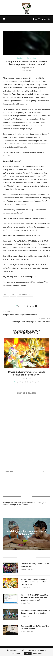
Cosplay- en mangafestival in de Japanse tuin (35, 565)
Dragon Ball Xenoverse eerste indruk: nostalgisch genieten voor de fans (34, 581)
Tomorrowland (31, 58)
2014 (5, 295)
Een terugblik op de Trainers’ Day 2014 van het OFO (35, 627)
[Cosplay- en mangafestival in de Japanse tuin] (10, 568)
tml (13, 295)
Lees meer (37, 653)
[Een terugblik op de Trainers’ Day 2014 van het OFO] (10, 630)
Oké (28, 653)
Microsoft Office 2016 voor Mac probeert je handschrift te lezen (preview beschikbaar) (34, 597)
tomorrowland (25, 295)
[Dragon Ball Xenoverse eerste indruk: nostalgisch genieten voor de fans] (26, 353)
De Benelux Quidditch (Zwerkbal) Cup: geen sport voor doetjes (35, 612)
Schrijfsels (20, 58)
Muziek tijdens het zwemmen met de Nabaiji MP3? (26, 532)
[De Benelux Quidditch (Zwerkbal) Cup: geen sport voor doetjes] (10, 614)
